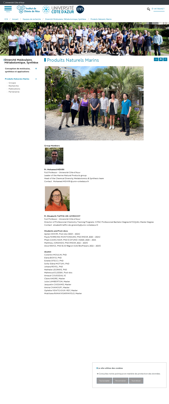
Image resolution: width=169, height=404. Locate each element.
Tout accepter (104, 380)
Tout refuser (136, 380)
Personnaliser (120, 380)
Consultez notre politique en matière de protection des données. (129, 373)
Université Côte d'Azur (14, 2)
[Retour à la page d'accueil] (28, 9)
